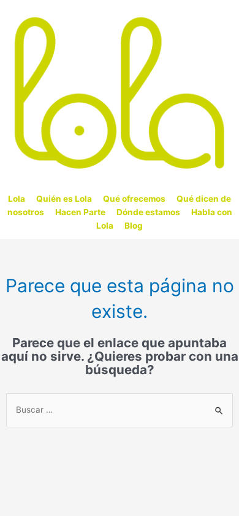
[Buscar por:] (119, 410)
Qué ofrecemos (134, 199)
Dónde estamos (148, 212)
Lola (16, 199)
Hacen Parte (80, 212)
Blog (133, 225)
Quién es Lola (64, 199)
